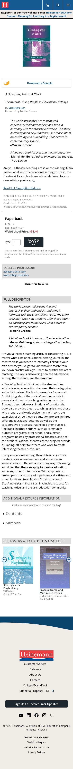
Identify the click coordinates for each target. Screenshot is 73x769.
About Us (35, 674)
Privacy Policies (36, 752)
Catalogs (35, 669)
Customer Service (35, 664)
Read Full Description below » (22, 188)
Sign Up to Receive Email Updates (36, 704)
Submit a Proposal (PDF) (36, 691)
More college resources (16, 275)
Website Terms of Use (36, 747)
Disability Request (36, 742)
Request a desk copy (14, 271)
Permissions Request (36, 737)
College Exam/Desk (35, 685)
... (34, 180)
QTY (7, 242)
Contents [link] (14, 513)
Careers (35, 680)
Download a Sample (40, 83)
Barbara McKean (17, 107)
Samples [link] (13, 522)
